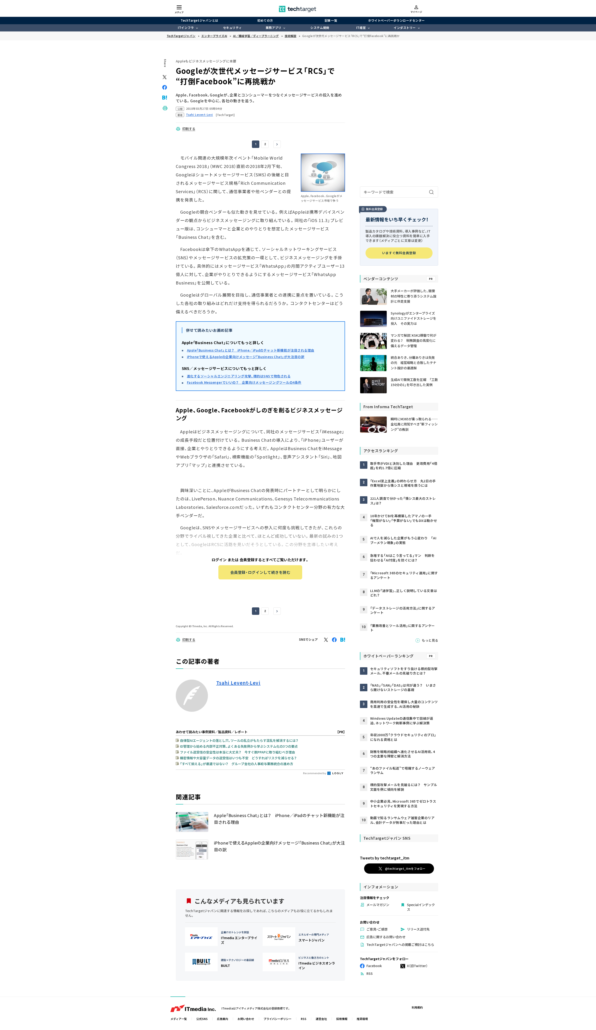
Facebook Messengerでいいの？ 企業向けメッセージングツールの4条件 (244, 382)
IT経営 (361, 27)
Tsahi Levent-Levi (238, 683)
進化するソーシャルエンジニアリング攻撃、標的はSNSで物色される (239, 376)
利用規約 (417, 1007)
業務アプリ (273, 27)
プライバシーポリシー (277, 1019)
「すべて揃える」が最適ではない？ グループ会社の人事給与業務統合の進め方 (236, 763)
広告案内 (222, 1019)
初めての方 (265, 20)
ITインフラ (186, 27)
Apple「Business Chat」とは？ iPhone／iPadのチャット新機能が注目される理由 (251, 350)
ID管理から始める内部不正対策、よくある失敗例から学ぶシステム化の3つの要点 (239, 746)
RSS (303, 1019)
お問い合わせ (245, 1019)
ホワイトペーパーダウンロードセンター (396, 20)
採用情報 (341, 1019)
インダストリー (405, 27)
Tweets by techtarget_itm (384, 858)
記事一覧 (331, 20)
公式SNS (202, 1019)
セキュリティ (232, 27)
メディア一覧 (178, 1019)
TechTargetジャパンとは (199, 20)
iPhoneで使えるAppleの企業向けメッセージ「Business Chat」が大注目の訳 (246, 356)
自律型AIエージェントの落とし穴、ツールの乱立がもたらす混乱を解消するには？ (239, 740)
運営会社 (321, 1019)
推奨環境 (362, 1019)
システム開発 (319, 27)
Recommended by (315, 773)
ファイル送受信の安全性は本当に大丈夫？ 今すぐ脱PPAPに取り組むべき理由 (237, 752)
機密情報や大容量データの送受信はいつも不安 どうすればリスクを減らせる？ (238, 758)
